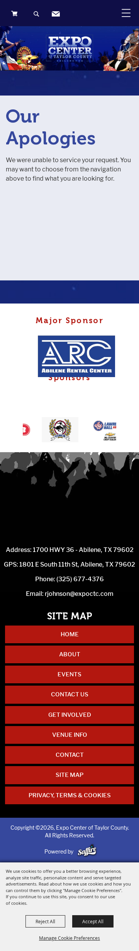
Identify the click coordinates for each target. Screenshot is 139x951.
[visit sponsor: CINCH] (54, 431)
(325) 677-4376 (80, 579)
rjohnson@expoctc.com (79, 593)
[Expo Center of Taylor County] (69, 48)
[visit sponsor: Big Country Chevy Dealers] (102, 431)
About (69, 654)
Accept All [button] (92, 921)
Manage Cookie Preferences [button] (69, 938)
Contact (70, 754)
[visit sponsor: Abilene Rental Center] (79, 357)
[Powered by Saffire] (87, 851)
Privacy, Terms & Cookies (70, 795)
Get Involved (69, 714)
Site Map (69, 775)
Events (69, 674)
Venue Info (69, 734)
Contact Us (69, 694)
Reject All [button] (45, 921)
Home (70, 634)
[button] (36, 14)
